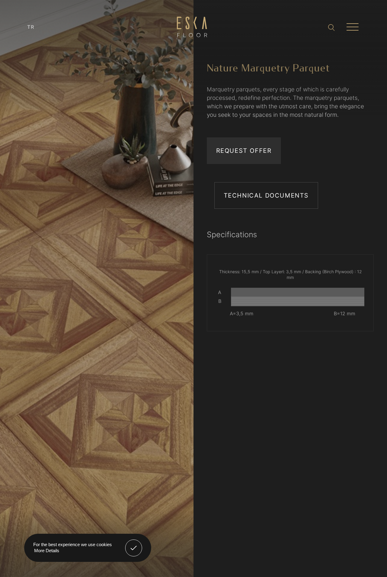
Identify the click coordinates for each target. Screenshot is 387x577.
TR (31, 27)
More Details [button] (46, 550)
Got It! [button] (133, 543)
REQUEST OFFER (244, 150)
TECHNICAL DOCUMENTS (266, 195)
